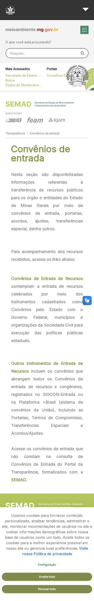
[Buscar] (82, 53)
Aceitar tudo (47, 576)
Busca (10, 80)
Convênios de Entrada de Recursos (47, 278)
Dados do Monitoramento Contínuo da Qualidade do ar (23, 85)
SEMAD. (19, 479)
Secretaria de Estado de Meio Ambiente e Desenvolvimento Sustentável (23, 75)
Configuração (47, 564)
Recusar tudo (47, 589)
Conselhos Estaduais (62, 75)
